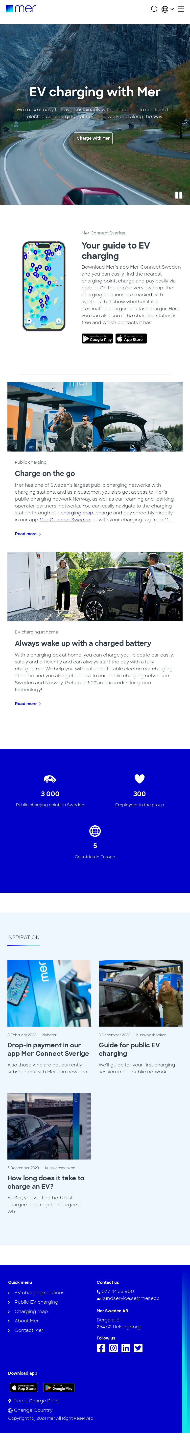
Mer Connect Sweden (65, 520)
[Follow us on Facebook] (102, 1351)
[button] (178, 195)
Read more (26, 533)
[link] (99, 338)
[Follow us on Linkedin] (127, 1351)
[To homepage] (21, 9)
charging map (77, 513)
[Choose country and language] (168, 9)
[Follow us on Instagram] (114, 1351)
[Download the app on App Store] (24, 1387)
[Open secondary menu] (181, 8)
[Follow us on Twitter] (139, 1351)
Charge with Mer (93, 138)
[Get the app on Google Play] (59, 1387)
